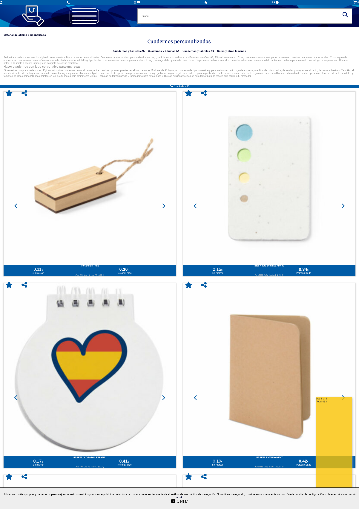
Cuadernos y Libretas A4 (163, 50)
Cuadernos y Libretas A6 (198, 50)
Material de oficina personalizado (25, 34)
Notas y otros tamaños (231, 50)
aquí (179, 497)
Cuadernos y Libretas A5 (129, 50)
